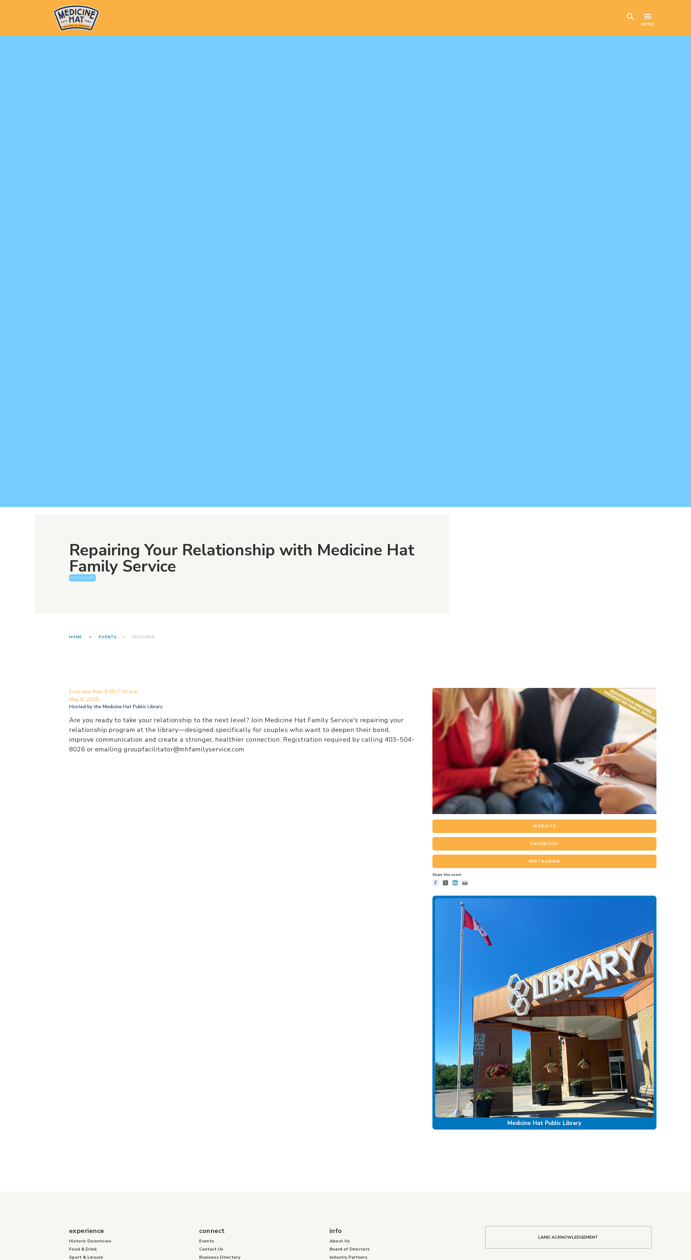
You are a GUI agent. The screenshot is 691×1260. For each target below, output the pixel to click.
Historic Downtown (90, 1241)
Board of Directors (350, 1249)
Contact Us (211, 1249)
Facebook (544, 844)
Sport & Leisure (86, 1257)
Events (108, 637)
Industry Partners (348, 1257)
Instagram (544, 861)
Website (544, 826)
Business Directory (219, 1257)
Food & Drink (83, 1249)
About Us (340, 1241)
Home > (84, 637)
